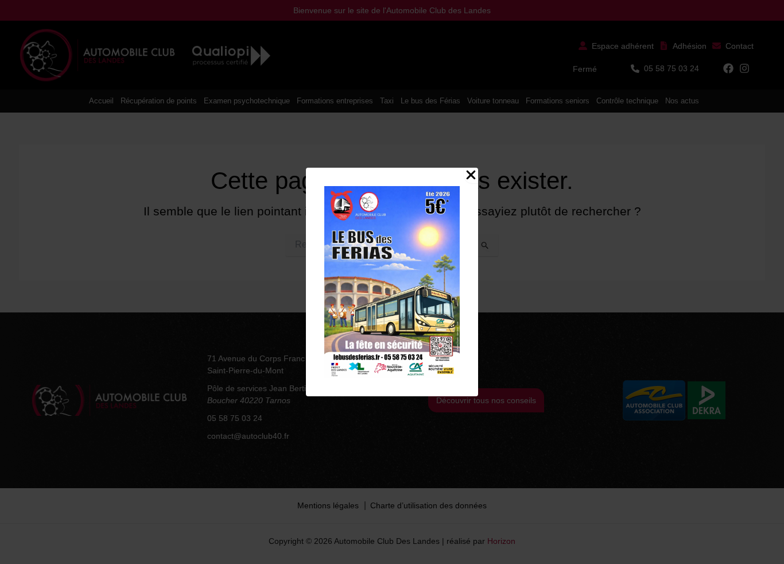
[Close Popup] (471, 175)
